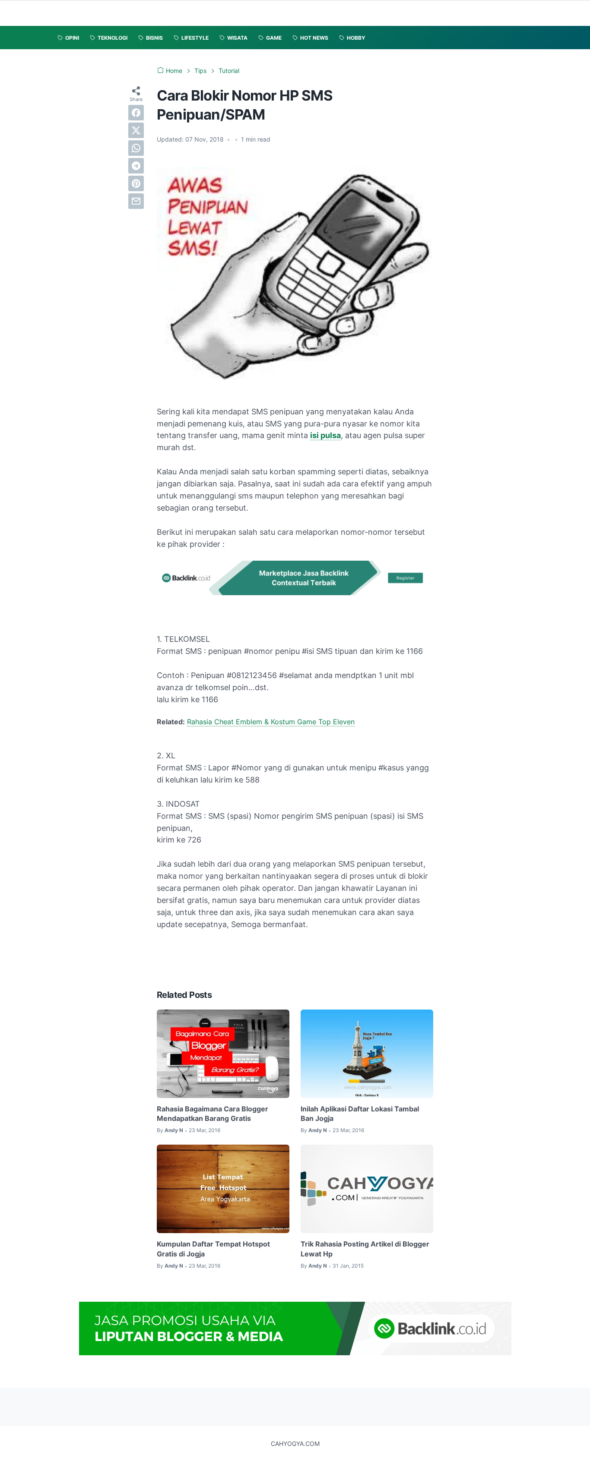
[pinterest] (136, 183)
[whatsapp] (136, 148)
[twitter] (136, 130)
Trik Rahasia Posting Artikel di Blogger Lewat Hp (365, 1249)
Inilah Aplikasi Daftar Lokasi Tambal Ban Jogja (360, 1113)
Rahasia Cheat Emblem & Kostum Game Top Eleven (271, 721)
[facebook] (136, 112)
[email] (136, 201)
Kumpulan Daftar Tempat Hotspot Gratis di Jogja (213, 1249)
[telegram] (136, 166)
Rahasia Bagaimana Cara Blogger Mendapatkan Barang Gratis (212, 1113)
